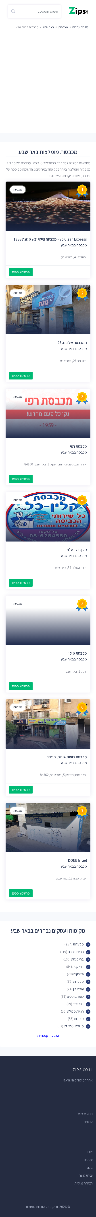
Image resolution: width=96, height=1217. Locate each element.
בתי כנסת (77, 959)
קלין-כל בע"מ (77, 549)
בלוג (90, 1167)
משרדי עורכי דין (74, 1026)
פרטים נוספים (21, 272)
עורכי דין (78, 989)
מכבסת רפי (78, 446)
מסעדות (78, 944)
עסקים (88, 1159)
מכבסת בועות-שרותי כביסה (66, 756)
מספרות (78, 981)
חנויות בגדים (76, 951)
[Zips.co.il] (78, 10)
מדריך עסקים (80, 27)
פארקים (78, 974)
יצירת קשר (86, 1175)
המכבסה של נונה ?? (72, 342)
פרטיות (88, 1121)
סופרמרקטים (75, 996)
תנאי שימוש (85, 1113)
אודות (89, 1151)
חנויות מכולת (75, 1011)
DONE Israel (77, 860)
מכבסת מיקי (78, 653)
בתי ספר (78, 1004)
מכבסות (63, 27)
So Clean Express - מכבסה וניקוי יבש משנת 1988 (50, 239)
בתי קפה (78, 966)
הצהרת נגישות (84, 1183)
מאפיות (79, 1018)
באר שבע (48, 27)
